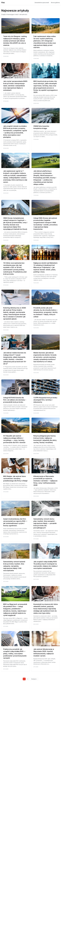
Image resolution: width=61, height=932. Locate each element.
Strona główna (55, 2)
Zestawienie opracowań (42, 2)
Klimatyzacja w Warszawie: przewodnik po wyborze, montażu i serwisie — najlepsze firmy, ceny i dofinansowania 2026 (45, 480)
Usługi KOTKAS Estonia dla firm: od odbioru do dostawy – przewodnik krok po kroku (14, 400)
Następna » (34, 679)
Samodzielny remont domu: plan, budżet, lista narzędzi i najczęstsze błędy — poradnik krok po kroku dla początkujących (45, 523)
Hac (3, 2)
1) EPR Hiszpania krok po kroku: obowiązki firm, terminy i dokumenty (45, 400)
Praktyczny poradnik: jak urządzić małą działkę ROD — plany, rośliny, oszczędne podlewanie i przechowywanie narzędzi (15, 653)
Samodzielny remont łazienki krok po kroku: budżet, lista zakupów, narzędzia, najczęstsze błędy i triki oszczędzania (14, 566)
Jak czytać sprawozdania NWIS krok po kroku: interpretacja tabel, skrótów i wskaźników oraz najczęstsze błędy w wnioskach (15, 85)
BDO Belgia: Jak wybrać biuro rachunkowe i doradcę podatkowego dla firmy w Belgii (15, 478)
